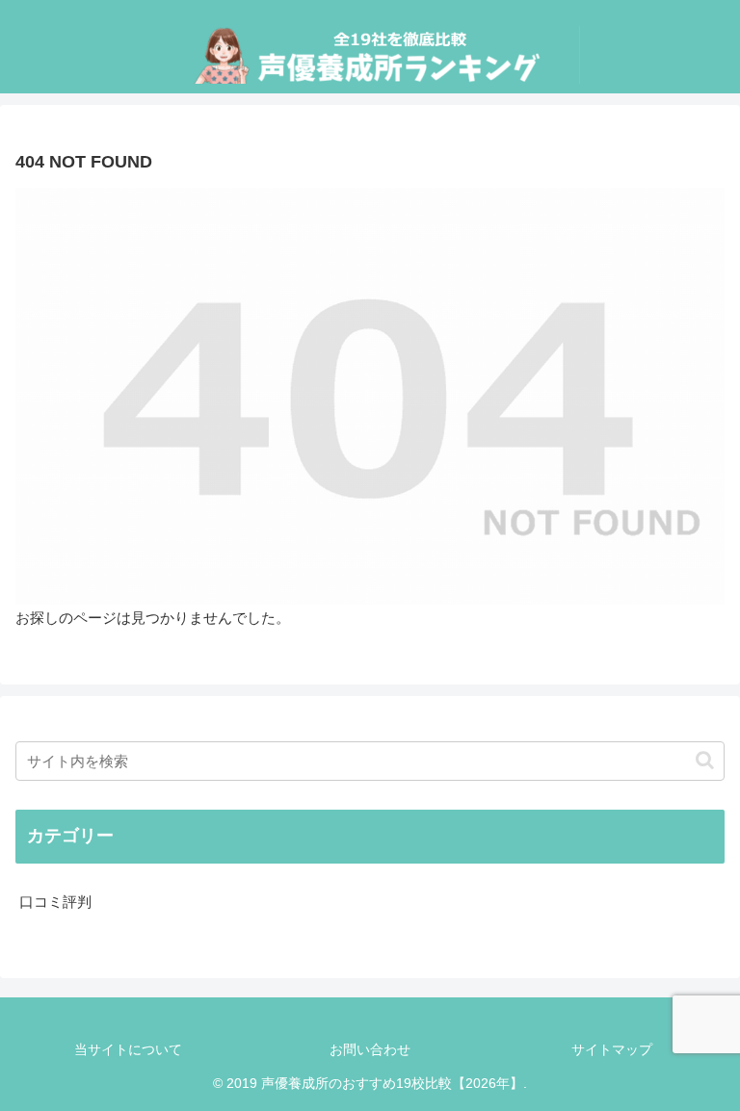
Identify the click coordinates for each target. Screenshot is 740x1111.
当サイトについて (128, 1049)
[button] (705, 760)
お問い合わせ (370, 1049)
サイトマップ (611, 1049)
